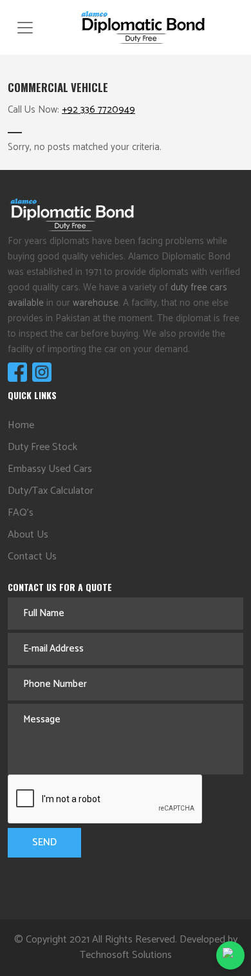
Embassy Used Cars (50, 469)
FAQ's (20, 512)
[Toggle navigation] (25, 27)
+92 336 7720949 (98, 110)
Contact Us (32, 556)
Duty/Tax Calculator (50, 491)
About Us (28, 534)
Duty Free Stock (42, 447)
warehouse (95, 303)
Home (21, 425)
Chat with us (230, 955)
